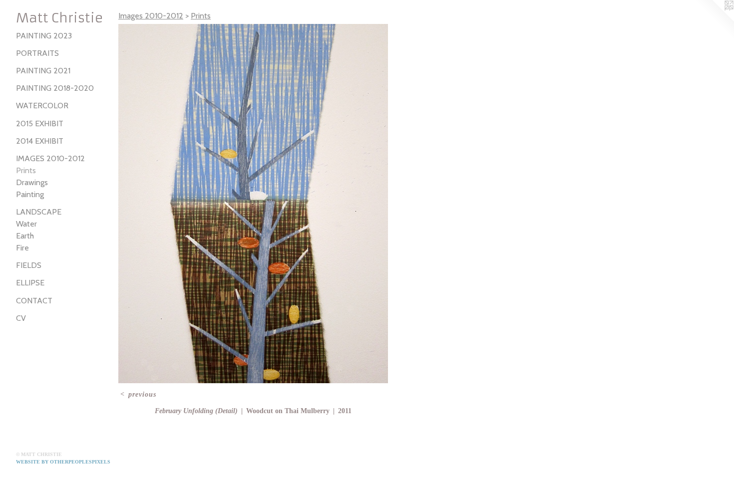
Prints (26, 170)
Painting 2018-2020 (55, 88)
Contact (34, 300)
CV (21, 318)
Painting (30, 194)
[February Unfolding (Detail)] (253, 203)
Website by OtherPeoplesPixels (63, 462)
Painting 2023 (44, 35)
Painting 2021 (43, 70)
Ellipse (30, 282)
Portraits (37, 53)
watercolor (42, 105)
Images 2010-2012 (50, 158)
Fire (22, 247)
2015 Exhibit (39, 123)
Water (26, 224)
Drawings (32, 182)
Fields (28, 265)
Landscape (38, 212)
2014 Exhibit (39, 141)
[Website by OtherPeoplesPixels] (714, 20)
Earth (25, 235)
